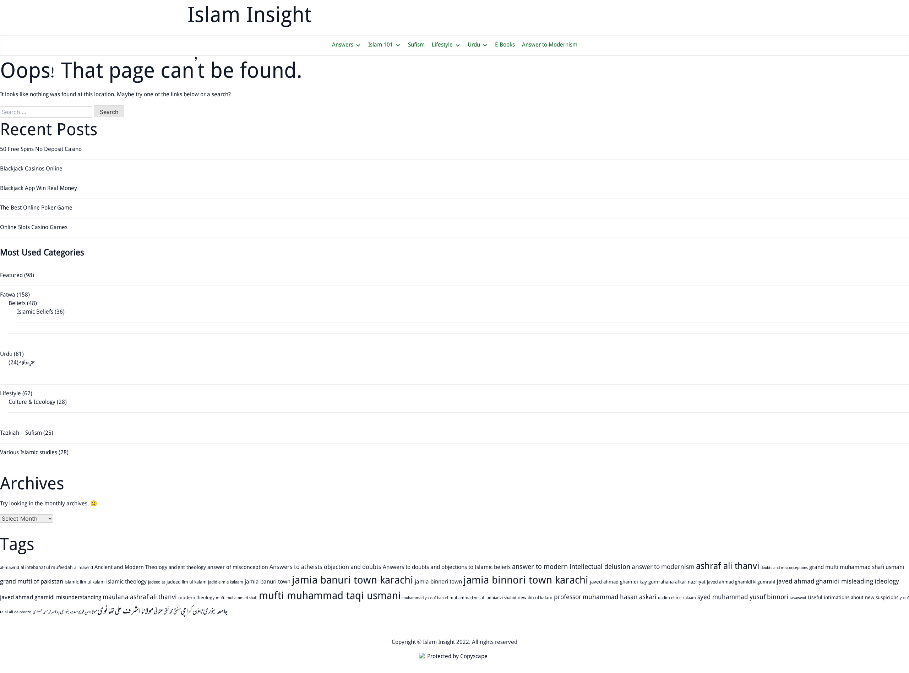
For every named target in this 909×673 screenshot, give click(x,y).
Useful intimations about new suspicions (853, 597)
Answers (342, 45)
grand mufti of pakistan (31, 582)
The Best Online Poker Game (36, 208)
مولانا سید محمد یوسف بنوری (78, 612)
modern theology (196, 598)
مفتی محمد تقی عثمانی (167, 612)
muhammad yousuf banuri (425, 598)
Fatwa (7, 295)
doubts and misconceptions (784, 568)
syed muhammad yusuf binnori (742, 597)
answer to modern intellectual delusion (571, 567)
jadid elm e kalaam (225, 582)
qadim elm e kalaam (677, 598)
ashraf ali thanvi (727, 567)
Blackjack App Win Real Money (38, 189)
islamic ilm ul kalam (85, 582)
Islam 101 (380, 45)
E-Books (505, 45)
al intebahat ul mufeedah (47, 568)
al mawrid (83, 567)
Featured (11, 276)
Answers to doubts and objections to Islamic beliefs (447, 567)
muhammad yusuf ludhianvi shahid (483, 598)
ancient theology (187, 567)
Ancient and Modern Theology (130, 567)
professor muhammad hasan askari (605, 597)
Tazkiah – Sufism (21, 433)
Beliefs (17, 304)
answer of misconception (237, 567)
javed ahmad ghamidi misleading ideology (838, 582)
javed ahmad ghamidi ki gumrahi (741, 582)
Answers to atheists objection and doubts (325, 568)
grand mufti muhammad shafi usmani (856, 567)
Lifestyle (442, 45)
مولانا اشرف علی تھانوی (125, 611)
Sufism (416, 45)
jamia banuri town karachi (352, 581)
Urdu (474, 45)
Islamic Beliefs (35, 312)
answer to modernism (663, 567)
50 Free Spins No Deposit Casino (41, 149)
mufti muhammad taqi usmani (330, 597)
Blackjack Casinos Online (31, 169)
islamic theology (126, 582)
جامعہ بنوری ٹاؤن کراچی (204, 611)
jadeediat (156, 582)
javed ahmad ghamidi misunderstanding (50, 598)
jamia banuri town (267, 582)
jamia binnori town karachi (525, 581)
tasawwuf (798, 598)
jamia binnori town (438, 582)
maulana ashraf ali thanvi (140, 597)
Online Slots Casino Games (33, 228)
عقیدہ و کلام (26, 363)
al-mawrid (9, 567)
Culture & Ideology (32, 402)
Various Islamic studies (28, 453)
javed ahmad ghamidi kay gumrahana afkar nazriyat (648, 582)
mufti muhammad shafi (236, 598)
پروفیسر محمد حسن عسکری (46, 612)
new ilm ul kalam (535, 598)
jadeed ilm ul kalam (187, 583)
